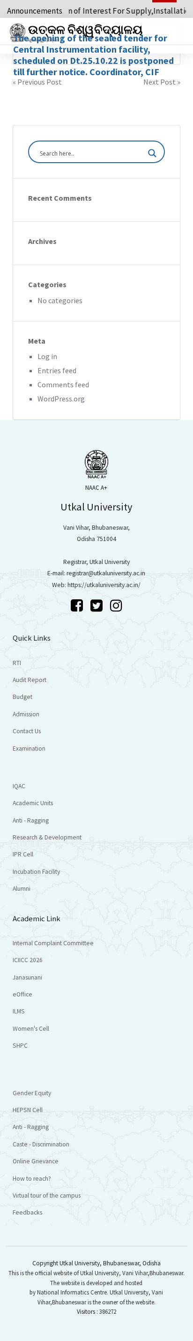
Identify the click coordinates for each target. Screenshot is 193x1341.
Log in (47, 356)
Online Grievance (36, 1161)
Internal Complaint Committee (53, 943)
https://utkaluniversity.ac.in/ (104, 585)
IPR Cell (23, 854)
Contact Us (27, 731)
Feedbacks (27, 1212)
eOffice (22, 994)
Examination (29, 749)
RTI (17, 663)
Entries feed (56, 370)
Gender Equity (32, 1093)
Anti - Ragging (31, 820)
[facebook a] (78, 605)
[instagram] (116, 605)
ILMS (19, 1011)
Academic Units (33, 803)
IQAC (19, 786)
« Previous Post (37, 81)
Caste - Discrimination (41, 1144)
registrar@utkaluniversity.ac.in (106, 573)
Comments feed (63, 384)
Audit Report (29, 680)
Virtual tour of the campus (47, 1196)
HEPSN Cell (28, 1110)
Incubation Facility (36, 872)
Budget (22, 697)
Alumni (21, 889)
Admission (26, 714)
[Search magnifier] (152, 153)
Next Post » (161, 81)
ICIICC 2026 (28, 960)
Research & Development (47, 837)
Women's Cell (31, 1029)
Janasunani (27, 977)
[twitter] (97, 605)
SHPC (20, 1046)
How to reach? (32, 1179)
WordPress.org (61, 398)
